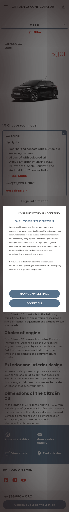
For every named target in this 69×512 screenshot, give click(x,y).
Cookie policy (55, 266)
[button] (40, 213)
